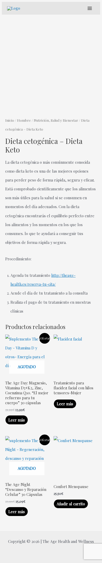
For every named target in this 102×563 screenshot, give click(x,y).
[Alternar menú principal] (89, 8)
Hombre (24, 120)
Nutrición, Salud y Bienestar (56, 120)
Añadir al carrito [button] (71, 503)
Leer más (16, 420)
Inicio (9, 120)
